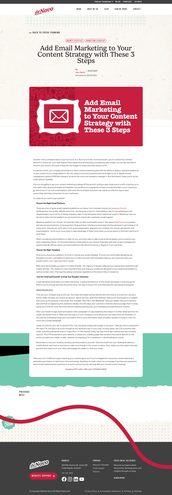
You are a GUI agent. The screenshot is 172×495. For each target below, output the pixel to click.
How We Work (121, 9)
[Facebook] (64, 479)
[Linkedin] (75, 479)
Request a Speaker (101, 465)
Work (79, 9)
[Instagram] (69, 479)
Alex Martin (80, 73)
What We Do (92, 9)
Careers (96, 472)
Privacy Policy (91, 491)
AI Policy (127, 491)
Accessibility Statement (110, 491)
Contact (137, 9)
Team (106, 9)
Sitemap (137, 491)
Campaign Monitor (119, 208)
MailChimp (119, 222)
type (51, 261)
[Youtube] (81, 479)
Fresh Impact (98, 468)
